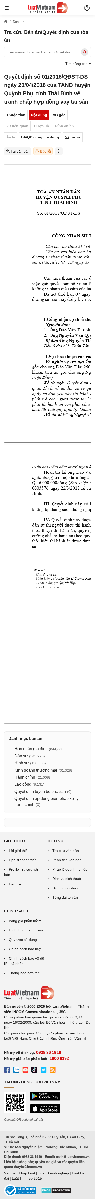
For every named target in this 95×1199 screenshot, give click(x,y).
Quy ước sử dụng (23, 940)
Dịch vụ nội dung (65, 888)
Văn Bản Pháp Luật (19, 1173)
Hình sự (21, 763)
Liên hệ (15, 884)
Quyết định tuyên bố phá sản (40, 791)
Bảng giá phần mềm (25, 921)
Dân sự (21, 756)
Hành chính (24, 777)
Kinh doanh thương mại (35, 770)
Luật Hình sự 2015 (27, 1178)
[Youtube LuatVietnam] (25, 1070)
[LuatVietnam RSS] (53, 1070)
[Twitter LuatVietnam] (44, 1070)
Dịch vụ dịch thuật (66, 879)
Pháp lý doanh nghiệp (69, 869)
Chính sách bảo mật (25, 949)
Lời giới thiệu (19, 851)
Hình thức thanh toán (26, 930)
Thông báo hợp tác (24, 973)
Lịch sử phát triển (23, 860)
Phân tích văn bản (67, 860)
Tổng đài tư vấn (65, 897)
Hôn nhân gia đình (31, 749)
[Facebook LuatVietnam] (7, 1070)
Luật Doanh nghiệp (53, 1173)
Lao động (22, 784)
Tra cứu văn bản (65, 851)
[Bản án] (47, 7)
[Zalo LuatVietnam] (16, 1070)
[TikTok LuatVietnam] (34, 1070)
